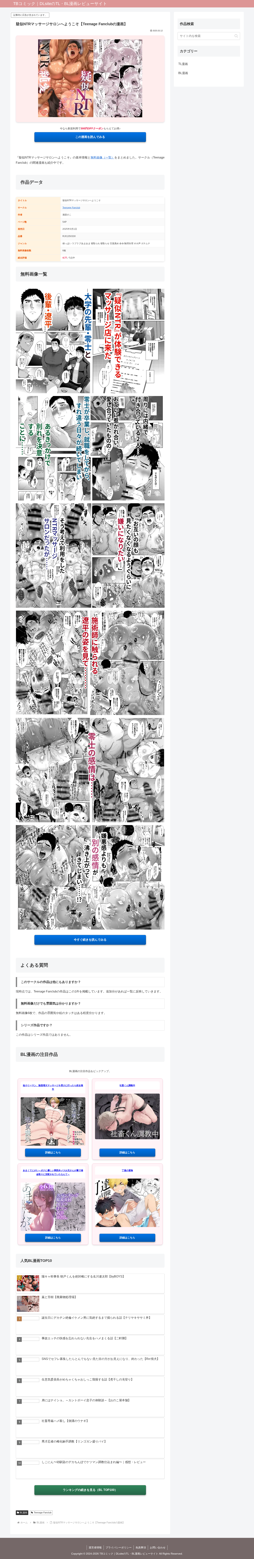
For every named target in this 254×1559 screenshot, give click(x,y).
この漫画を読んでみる (90, 136)
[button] (236, 36)
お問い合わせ (157, 1547)
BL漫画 (23, 1512)
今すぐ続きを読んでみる (90, 939)
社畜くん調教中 (127, 1085)
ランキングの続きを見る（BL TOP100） (90, 1489)
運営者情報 (95, 1547)
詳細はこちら (53, 1152)
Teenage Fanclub (71, 207)
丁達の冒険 (127, 1170)
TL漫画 (183, 64)
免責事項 (141, 1547)
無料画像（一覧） (102, 157)
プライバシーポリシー (119, 1547)
